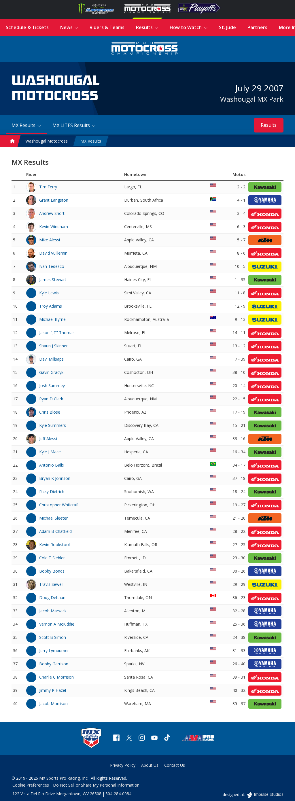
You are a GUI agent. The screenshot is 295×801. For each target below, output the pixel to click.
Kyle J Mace (50, 452)
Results (269, 125)
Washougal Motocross (46, 141)
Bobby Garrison (53, 663)
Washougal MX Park (251, 99)
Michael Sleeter (53, 518)
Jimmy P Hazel (52, 690)
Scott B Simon (52, 637)
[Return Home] (145, 49)
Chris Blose (49, 412)
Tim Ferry (48, 187)
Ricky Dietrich (51, 491)
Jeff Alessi (48, 438)
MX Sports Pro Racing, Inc (64, 778)
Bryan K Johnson (54, 478)
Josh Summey (52, 385)
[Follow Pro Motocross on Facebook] (116, 738)
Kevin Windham (53, 226)
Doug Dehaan (52, 597)
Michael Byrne (52, 319)
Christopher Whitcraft (59, 505)
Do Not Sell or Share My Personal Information (96, 785)
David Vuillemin (53, 253)
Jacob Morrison (53, 703)
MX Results (90, 141)
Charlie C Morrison (56, 677)
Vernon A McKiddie (56, 624)
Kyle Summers (52, 425)
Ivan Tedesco (51, 266)
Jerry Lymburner (54, 650)
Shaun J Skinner (53, 346)
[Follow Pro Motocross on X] (129, 738)
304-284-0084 (118, 793)
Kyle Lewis (49, 293)
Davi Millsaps (51, 359)
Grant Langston (53, 200)
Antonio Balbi (51, 465)
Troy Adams (50, 306)
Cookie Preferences (30, 785)
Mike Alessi (49, 240)
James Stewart (52, 279)
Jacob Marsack (53, 610)
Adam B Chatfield (55, 531)
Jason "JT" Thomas (57, 332)
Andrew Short (52, 213)
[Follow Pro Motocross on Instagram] (141, 738)
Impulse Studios (268, 794)
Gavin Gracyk (51, 372)
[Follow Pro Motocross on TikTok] (167, 738)
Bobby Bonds (52, 571)
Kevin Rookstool (54, 544)
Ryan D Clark (51, 399)
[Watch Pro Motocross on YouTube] (154, 738)
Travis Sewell (51, 584)
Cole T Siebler (52, 557)
